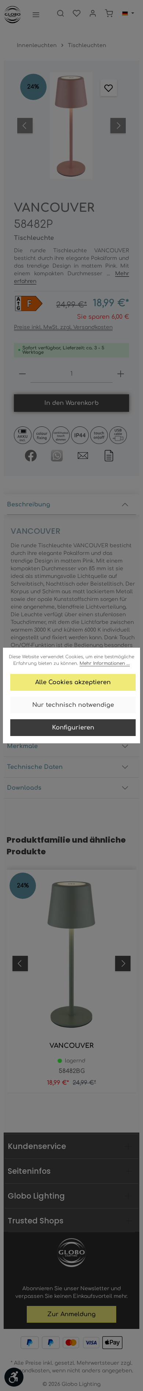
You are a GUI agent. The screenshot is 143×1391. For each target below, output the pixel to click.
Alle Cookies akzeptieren (73, 682)
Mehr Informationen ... (105, 663)
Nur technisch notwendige (73, 705)
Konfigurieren (73, 727)
